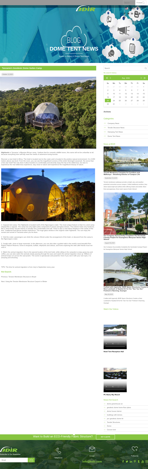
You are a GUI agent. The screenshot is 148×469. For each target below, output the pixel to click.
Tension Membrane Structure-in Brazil (22, 277)
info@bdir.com (140, 8)
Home (61, 56)
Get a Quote (105, 437)
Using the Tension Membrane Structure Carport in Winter (26, 281)
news (69, 56)
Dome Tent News (82, 56)
